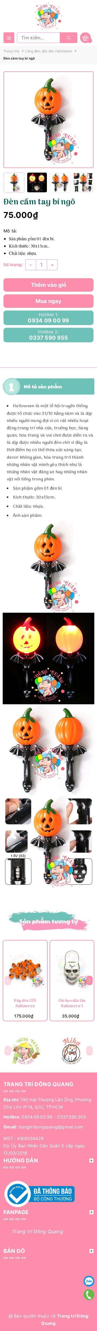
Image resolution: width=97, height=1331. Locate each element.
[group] (48, 120)
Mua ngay (48, 301)
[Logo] (48, 15)
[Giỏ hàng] (85, 37)
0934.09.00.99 (37, 1117)
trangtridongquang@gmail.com (51, 1127)
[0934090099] (89, 1295)
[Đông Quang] (25, 1050)
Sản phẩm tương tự (48, 921)
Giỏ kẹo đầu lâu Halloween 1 (71, 1003)
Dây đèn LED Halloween (25, 1003)
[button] (89, 981)
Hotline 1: (48, 318)
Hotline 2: (48, 335)
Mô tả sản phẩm (43, 386)
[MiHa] (71, 1050)
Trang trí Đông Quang (37, 1231)
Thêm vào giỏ (48, 285)
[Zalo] (89, 1281)
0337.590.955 (71, 1117)
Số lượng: (13, 264)
